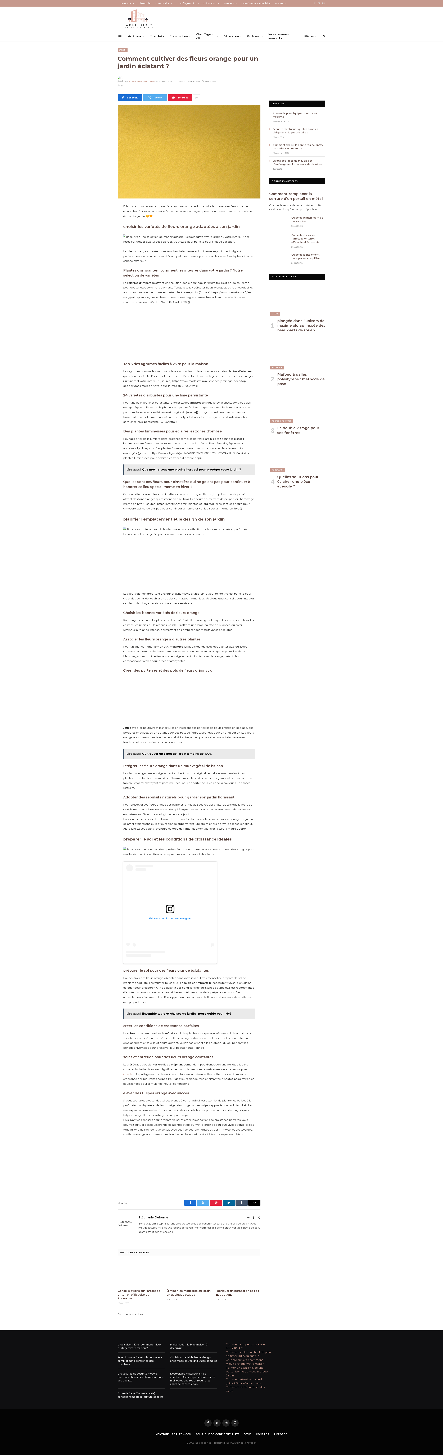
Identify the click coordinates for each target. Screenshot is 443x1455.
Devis (248, 1434)
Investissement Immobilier (256, 3)
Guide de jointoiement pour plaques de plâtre (305, 256)
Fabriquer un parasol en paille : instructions (237, 1292)
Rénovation (278, 470)
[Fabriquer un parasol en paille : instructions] (237, 1273)
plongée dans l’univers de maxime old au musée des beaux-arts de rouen (301, 325)
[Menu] (120, 36)
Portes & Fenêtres (281, 421)
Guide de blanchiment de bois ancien (307, 219)
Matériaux (125, 3)
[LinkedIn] (105, 233)
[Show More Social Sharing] (196, 97)
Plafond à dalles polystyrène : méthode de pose (301, 379)
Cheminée (145, 3)
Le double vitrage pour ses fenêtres (298, 430)
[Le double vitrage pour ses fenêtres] (297, 407)
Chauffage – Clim (186, 3)
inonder (128, 1074)
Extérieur (229, 3)
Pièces (279, 3)
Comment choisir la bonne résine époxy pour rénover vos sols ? (298, 146)
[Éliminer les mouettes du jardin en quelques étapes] (188, 1273)
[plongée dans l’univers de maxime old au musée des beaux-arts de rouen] (297, 300)
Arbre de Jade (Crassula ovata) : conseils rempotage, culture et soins (140, 1395)
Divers (275, 314)
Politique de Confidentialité (217, 1434)
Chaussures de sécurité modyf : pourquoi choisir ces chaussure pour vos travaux (140, 1377)
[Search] (323, 36)
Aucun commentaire (189, 81)
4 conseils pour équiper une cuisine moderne (295, 115)
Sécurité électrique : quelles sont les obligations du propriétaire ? (295, 131)
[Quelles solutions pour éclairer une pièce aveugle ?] (297, 456)
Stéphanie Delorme (141, 81)
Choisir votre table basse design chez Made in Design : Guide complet (193, 1359)
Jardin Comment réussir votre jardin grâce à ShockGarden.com (245, 1379)
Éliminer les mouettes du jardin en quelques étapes (188, 1292)
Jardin (122, 50)
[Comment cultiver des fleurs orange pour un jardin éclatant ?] (189, 151)
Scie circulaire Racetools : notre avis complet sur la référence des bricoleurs (140, 1361)
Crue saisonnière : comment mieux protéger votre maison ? (139, 1346)
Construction (162, 3)
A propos (280, 1434)
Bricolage (277, 367)
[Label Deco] (138, 19)
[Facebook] (105, 215)
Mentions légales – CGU (173, 1434)
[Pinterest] (105, 242)
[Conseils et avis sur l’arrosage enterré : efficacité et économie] (140, 1273)
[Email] (105, 250)
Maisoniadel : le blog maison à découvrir (188, 1346)
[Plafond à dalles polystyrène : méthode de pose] (297, 353)
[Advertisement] (189, 333)
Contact (262, 1434)
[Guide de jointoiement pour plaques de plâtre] (278, 259)
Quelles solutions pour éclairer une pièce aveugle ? (298, 481)
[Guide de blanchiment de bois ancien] (278, 222)
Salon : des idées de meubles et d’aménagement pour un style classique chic (298, 162)
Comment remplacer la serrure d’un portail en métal (296, 196)
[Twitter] (105, 224)
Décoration (210, 3)
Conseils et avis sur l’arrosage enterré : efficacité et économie (139, 1294)
